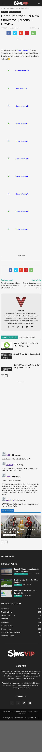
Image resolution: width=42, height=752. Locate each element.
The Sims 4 (18, 584)
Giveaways (5, 622)
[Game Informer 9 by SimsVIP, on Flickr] (21, 235)
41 (40, 28)
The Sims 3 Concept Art (5, 357)
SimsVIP (5, 28)
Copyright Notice (7, 711)
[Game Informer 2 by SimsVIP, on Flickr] (21, 112)
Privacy (36, 711)
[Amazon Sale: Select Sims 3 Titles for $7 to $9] (6, 346)
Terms (30, 711)
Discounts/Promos (7, 349)
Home (3, 8)
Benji (18, 535)
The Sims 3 (5, 12)
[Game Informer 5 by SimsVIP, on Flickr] (21, 165)
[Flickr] (14, 327)
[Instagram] (18, 327)
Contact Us (21, 714)
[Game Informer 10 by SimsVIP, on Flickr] (21, 77)
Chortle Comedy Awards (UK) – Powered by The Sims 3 (32, 285)
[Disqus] (21, 421)
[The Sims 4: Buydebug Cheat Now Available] (6, 583)
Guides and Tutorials (21, 574)
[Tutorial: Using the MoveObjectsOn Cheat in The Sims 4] (6, 572)
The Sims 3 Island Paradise (11, 632)
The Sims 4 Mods (7, 636)
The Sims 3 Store (7, 612)
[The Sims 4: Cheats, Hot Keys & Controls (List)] (6, 593)
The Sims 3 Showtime (15, 12)
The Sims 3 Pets (7, 625)
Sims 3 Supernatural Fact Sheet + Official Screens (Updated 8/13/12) (10, 285)
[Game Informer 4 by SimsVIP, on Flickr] (21, 147)
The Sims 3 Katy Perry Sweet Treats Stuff (6, 369)
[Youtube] (33, 327)
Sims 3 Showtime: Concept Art (26, 354)
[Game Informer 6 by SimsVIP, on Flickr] (21, 182)
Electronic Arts (6, 629)
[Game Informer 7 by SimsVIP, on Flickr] (21, 200)
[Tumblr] (23, 327)
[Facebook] (9, 327)
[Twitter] (28, 327)
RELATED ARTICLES (9, 337)
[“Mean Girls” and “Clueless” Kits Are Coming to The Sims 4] (21, 526)
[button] (39, 3)
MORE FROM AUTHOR (27, 337)
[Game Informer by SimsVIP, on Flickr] (21, 94)
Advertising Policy (20, 711)
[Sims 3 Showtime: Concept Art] (6, 356)
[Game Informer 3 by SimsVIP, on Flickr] (21, 129)
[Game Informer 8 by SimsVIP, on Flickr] (21, 217)
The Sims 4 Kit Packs (9, 535)
